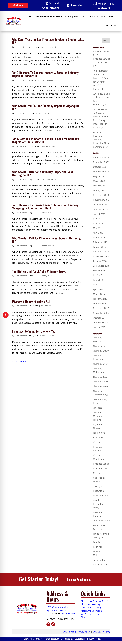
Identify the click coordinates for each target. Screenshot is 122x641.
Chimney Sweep (47, 212)
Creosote (97, 407)
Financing (77, 5)
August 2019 (99, 214)
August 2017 (99, 327)
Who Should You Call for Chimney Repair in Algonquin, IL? (45, 107)
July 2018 (97, 275)
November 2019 (101, 199)
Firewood (97, 473)
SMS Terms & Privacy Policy (76, 631)
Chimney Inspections (49, 146)
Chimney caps (100, 346)
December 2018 (101, 251)
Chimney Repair (47, 80)
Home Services (96, 16)
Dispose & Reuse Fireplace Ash (31, 301)
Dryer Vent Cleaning (91, 607)
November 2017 (101, 313)
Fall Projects (99, 432)
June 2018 (98, 280)
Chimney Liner (100, 363)
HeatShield (98, 490)
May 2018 (98, 284)
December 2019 (101, 195)
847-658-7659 (68, 613)
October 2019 (100, 204)
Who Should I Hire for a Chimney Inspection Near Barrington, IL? (42, 173)
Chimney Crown (101, 350)
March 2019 (99, 237)
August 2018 (99, 270)
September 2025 (101, 171)
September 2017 (101, 322)
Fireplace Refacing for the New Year (34, 331)
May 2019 (98, 228)
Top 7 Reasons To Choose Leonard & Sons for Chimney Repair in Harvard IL (45, 74)
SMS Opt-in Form (101, 631)
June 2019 (98, 223)
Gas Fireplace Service (49, 47)
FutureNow (79, 638)
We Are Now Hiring (90, 614)
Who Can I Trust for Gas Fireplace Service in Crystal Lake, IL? (48, 41)
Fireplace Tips (46, 306)
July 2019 (97, 218)
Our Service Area (101, 520)
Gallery (18, 5)
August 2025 (99, 176)
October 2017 (100, 317)
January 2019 (99, 247)
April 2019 (98, 232)
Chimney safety (100, 381)
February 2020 (100, 185)
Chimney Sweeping (90, 604)
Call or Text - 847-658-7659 (104, 6)
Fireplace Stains (101, 463)
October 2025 (100, 166)
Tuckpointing (99, 559)
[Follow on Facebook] (48, 624)
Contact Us (109, 25)
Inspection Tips (100, 495)
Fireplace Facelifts (47, 336)
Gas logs (97, 486)
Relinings (97, 546)
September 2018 (101, 265)
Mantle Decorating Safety (98, 504)
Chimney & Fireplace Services (47, 16)
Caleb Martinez (21, 47)
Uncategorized (46, 276)
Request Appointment (50, 5)
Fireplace (97, 442)
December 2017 (101, 308)
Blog (83, 617)
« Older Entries (19, 361)
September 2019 (101, 209)
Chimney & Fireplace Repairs (95, 601)
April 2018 (98, 289)
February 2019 (100, 242)
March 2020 (99, 180)
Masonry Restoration (74, 16)
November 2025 (101, 162)
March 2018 (99, 294)
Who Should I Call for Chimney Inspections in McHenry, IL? (46, 240)
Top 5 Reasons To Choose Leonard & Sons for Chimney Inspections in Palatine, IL (45, 140)
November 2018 (101, 256)
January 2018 (99, 303)
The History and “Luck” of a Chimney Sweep (39, 271)
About (111, 16)
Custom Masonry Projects (97, 416)
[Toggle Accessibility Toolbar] (5, 315)
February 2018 (100, 298)
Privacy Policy (94, 638)
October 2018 (100, 261)
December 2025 (101, 157)
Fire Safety (98, 437)
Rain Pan (97, 542)
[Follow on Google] (53, 624)
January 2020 (99, 190)
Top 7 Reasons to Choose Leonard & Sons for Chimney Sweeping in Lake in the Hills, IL (45, 206)
